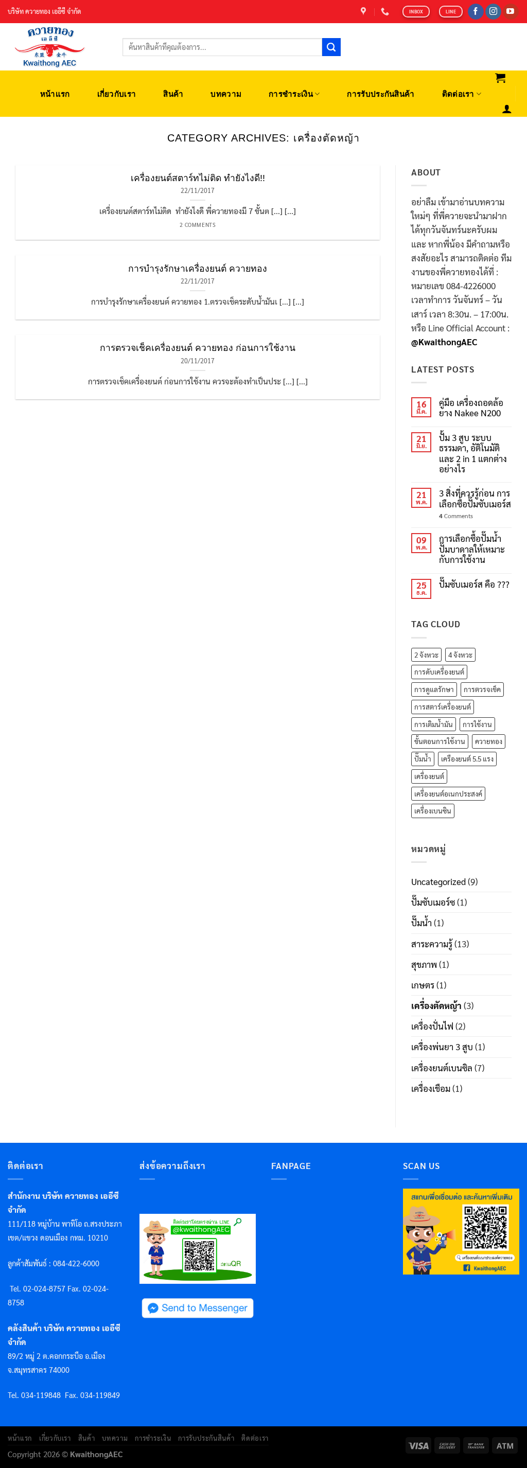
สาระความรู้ (431, 943)
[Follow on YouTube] (511, 12)
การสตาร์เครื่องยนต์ (442, 706)
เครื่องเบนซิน (432, 810)
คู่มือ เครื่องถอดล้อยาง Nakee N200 (471, 407)
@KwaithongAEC (444, 341)
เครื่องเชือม (430, 1088)
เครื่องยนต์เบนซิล (441, 1067)
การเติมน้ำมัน (433, 724)
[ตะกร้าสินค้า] (500, 77)
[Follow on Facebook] (476, 12)
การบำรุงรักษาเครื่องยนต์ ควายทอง (197, 268)
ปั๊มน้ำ (422, 758)
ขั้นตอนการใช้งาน (439, 741)
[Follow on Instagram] (493, 12)
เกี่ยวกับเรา (116, 94)
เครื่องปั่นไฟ (432, 1026)
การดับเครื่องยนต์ (439, 671)
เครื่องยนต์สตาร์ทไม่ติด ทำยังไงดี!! (198, 178)
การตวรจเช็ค (482, 689)
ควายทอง (488, 741)
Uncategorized (438, 881)
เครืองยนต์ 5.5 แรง (467, 758)
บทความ (225, 94)
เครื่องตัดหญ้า (436, 1005)
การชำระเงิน (291, 94)
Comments (456, 515)
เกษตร (422, 985)
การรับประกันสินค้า (380, 94)
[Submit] (331, 47)
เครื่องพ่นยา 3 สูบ (442, 1046)
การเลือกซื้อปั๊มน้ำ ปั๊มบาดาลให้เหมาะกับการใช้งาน (472, 548)
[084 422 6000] (386, 11)
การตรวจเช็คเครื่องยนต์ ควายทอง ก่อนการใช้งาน (197, 348)
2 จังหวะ (426, 654)
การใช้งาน (477, 724)
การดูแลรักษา (434, 689)
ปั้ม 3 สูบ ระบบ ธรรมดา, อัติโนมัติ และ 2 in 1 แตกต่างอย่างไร (473, 453)
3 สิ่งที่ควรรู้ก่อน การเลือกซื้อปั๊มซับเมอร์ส (475, 498)
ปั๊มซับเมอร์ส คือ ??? (474, 584)
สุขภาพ (424, 964)
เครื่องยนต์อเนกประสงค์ (448, 793)
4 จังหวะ (460, 654)
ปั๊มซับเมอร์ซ (433, 902)
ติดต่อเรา (458, 94)
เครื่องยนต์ (429, 776)
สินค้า (173, 94)
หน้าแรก (55, 94)
